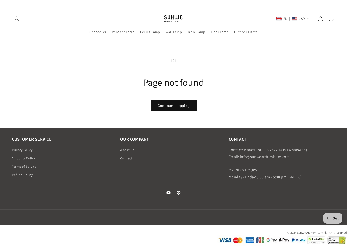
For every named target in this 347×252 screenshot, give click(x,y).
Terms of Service (24, 166)
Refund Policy (22, 175)
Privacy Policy (22, 150)
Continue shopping (174, 105)
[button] (17, 18)
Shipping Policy (23, 158)
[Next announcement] (333, 4)
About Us (127, 150)
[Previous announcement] (13, 4)
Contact (126, 158)
